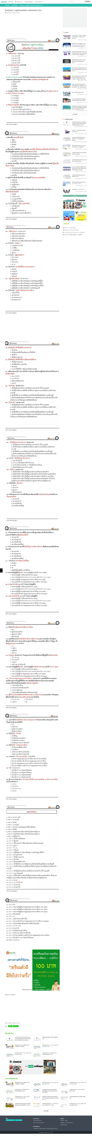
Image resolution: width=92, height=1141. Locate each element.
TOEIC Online (67, 234)
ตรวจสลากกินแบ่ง (29, 2)
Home (11, 2)
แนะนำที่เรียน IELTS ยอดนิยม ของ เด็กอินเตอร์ (74, 232)
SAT (81, 234)
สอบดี (3, 1)
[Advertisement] (32, 24)
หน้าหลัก (7, 5)
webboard (19, 2)
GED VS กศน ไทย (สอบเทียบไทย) (71, 230)
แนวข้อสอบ (15, 5)
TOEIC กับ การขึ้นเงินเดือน (70, 227)
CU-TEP (77, 234)
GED (73, 234)
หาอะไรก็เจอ (87, 1)
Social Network (38, 2)
